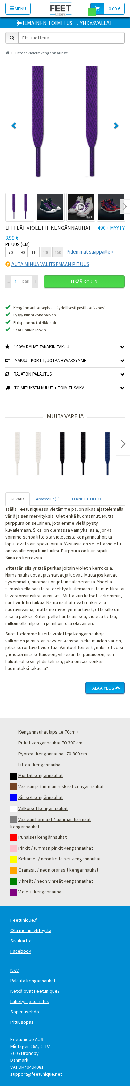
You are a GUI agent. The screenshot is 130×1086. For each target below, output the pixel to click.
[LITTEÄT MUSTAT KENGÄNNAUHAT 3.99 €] (72, 454)
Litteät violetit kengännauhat (41, 52)
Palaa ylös (102, 688)
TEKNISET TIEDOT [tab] (87, 498)
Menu (20, 9)
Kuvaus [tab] (17, 498)
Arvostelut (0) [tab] (48, 498)
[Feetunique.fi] (61, 8)
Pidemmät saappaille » (89, 251)
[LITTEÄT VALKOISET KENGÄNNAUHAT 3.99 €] (27, 454)
